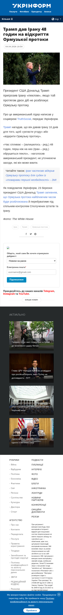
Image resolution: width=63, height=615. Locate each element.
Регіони (14, 493)
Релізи (35, 516)
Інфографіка (38, 488)
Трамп (7, 127)
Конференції (38, 505)
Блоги (35, 483)
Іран (15, 227)
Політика (15, 474)
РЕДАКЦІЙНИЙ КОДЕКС (18, 583)
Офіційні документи (38, 510)
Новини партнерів (37, 498)
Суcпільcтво (17, 497)
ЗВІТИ (14, 577)
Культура (15, 502)
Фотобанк (24, 11)
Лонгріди (36, 493)
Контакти (15, 529)
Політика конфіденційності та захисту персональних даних (19, 567)
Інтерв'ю (36, 469)
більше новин (31, 300)
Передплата (17, 534)
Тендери (15, 551)
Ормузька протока (40, 227)
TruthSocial (24, 119)
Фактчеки (15, 483)
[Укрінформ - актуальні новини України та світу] (31, 5)
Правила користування (17, 544)
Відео (34, 479)
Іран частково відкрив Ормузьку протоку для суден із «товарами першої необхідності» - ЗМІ (31, 175)
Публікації (37, 464)
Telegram (48, 291)
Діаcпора (15, 507)
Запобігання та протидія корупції (19, 556)
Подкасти (37, 460)
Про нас (15, 525)
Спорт (14, 511)
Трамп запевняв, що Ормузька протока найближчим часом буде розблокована (30, 197)
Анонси (47, 11)
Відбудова (16, 469)
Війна (13, 464)
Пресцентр (36, 11)
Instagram (9, 294)
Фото (34, 474)
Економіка (16, 478)
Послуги (13, 11)
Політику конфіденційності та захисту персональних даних (32, 601)
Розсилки (15, 589)
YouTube (24, 294)
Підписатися (16, 279)
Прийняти (31, 610)
